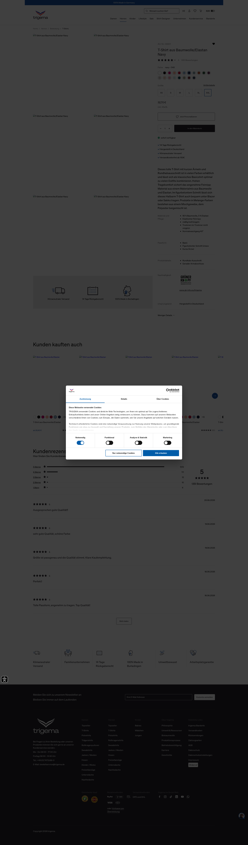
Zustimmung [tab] (85, 399)
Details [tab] (124, 399)
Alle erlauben (161, 453)
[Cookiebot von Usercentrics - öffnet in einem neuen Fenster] (168, 390)
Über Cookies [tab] (163, 399)
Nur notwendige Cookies (123, 453)
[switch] (109, 443)
